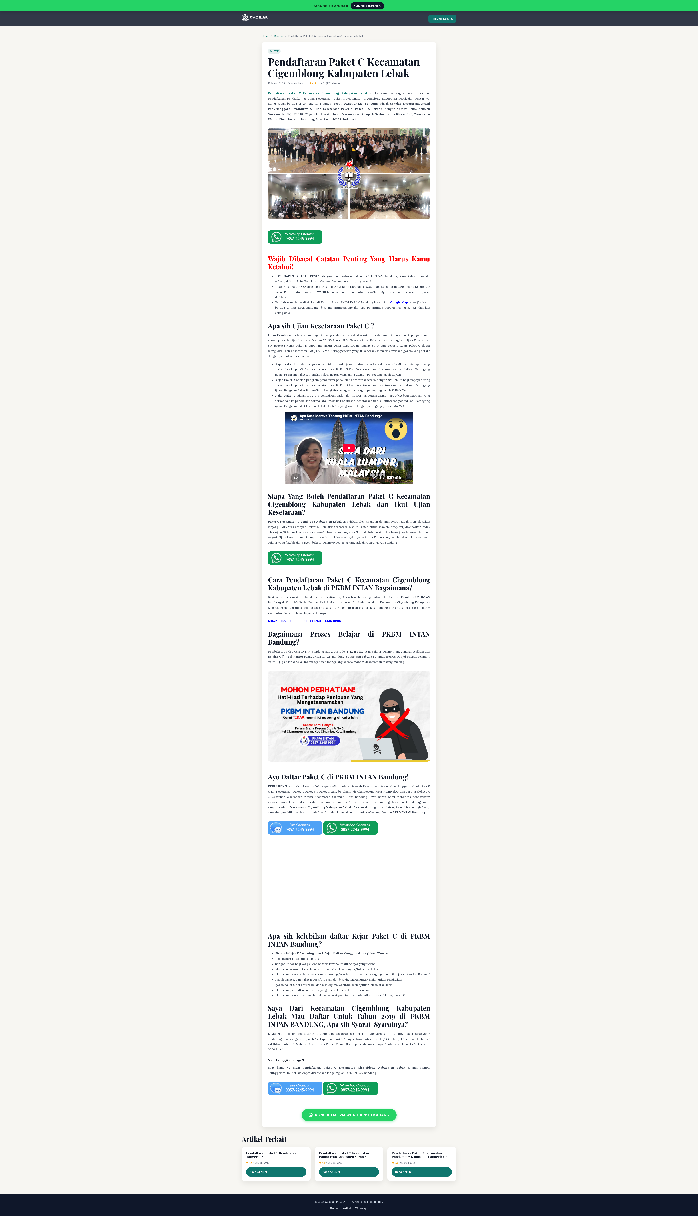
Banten (278, 36)
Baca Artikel (258, 1172)
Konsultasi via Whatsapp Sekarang (352, 1115)
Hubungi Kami (440, 18)
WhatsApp (361, 1208)
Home (265, 36)
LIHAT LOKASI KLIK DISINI (287, 621)
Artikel (346, 1208)
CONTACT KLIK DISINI (326, 621)
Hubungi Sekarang (366, 5)
